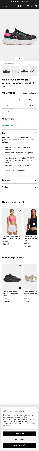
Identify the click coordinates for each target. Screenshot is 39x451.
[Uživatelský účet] (28, 6)
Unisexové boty (9, 63)
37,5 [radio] (8, 100)
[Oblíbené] (32, 6)
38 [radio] (19, 100)
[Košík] (35, 6)
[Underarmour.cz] (19, 6)
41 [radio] (8, 111)
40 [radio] (19, 106)
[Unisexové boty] (2, 63)
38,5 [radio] (31, 100)
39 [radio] (8, 106)
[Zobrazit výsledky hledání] (7, 6)
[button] (19, 58)
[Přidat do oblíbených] (19, 210)
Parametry (6, 180)
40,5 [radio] (31, 106)
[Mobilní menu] (3, 6)
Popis (4, 133)
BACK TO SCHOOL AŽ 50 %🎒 (19, 1)
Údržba (5, 187)
